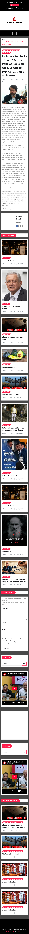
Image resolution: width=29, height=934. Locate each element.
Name (4, 622)
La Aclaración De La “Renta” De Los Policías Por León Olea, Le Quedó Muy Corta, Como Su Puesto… (14, 43)
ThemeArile (19, 931)
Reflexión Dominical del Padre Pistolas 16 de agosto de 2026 (13, 429)
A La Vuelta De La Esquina (11, 394)
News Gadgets (10, 931)
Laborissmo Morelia (7, 79)
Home (4, 39)
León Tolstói (6, 551)
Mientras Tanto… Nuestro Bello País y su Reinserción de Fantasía (14, 580)
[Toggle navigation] (14, 33)
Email (4, 629)
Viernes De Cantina (9, 261)
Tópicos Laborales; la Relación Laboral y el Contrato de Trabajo (13, 826)
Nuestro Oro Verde (8, 367)
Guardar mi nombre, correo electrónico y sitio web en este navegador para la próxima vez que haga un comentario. (14, 641)
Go (24, 663)
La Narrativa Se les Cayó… (11, 476)
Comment (5, 608)
